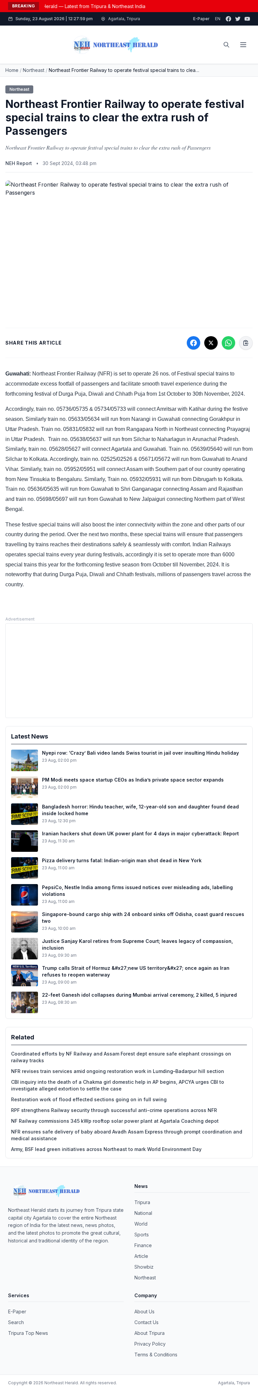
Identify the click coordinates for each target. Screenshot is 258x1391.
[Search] (226, 45)
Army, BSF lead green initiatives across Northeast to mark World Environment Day (106, 1149)
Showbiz (144, 1267)
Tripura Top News (28, 1333)
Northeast (33, 70)
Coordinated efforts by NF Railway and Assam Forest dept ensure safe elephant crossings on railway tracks (121, 1057)
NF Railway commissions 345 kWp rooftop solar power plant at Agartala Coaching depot (115, 1121)
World (140, 1224)
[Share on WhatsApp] (228, 343)
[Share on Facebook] (193, 343)
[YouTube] (247, 19)
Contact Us (146, 1322)
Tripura (142, 1202)
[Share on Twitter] (211, 343)
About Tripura (149, 1333)
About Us (144, 1311)
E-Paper (201, 18)
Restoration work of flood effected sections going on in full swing (89, 1099)
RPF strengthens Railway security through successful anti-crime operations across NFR (114, 1110)
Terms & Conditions (155, 1354)
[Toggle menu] (243, 44)
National (143, 1213)
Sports (141, 1234)
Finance (143, 1245)
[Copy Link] (246, 343)
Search (16, 1322)
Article (141, 1256)
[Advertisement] (129, 671)
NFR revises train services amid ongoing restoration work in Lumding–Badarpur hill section (117, 1071)
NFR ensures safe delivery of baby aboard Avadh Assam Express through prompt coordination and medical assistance (126, 1135)
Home (11, 70)
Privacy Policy (150, 1344)
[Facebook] (228, 19)
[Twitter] (238, 19)
